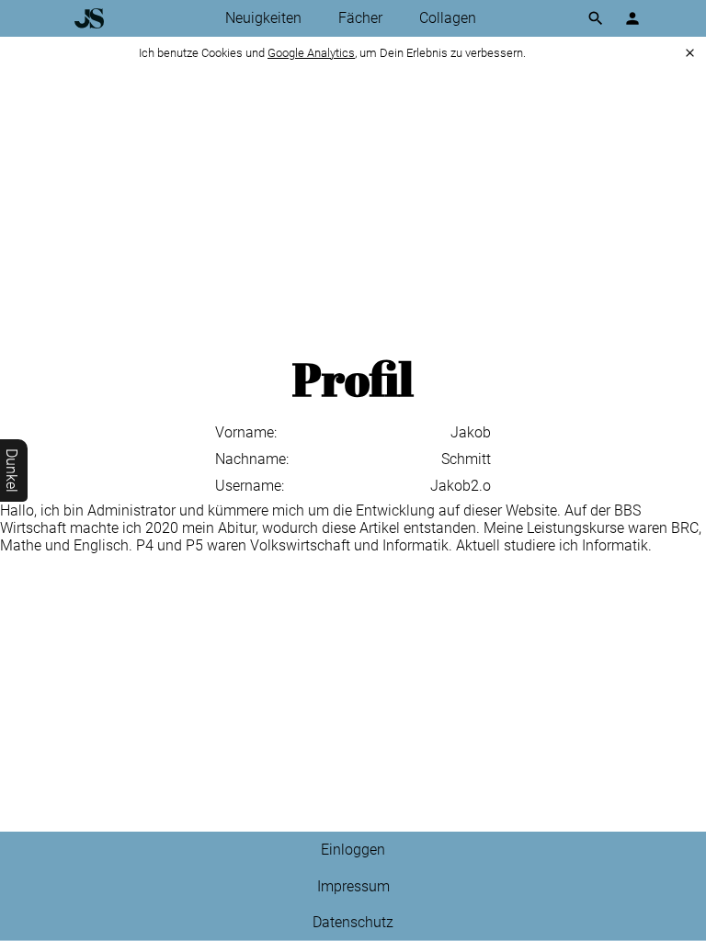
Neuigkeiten (263, 18)
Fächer (360, 18)
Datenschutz (353, 922)
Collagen (447, 18)
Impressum (353, 886)
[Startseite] (89, 18)
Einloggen (353, 849)
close (690, 53)
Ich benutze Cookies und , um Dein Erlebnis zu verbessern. (332, 53)
